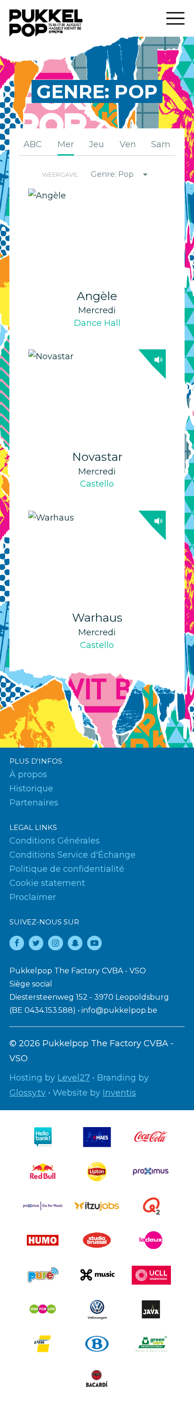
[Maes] (97, 1137)
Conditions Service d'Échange (72, 855)
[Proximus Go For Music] (43, 1206)
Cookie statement (47, 883)
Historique (31, 788)
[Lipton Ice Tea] (97, 1171)
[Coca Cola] (151, 1137)
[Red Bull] (43, 1171)
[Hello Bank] (43, 1137)
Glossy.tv (27, 1093)
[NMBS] (97, 1343)
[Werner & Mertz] (151, 1343)
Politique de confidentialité (66, 869)
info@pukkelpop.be (119, 1010)
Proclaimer (32, 897)
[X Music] (97, 1275)
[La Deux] (151, 1240)
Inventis (119, 1093)
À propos (28, 774)
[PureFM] (43, 1275)
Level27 (73, 1078)
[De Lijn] (43, 1343)
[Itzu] (97, 1206)
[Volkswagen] (97, 1309)
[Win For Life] (43, 1309)
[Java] (151, 1309)
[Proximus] (151, 1171)
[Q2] (151, 1206)
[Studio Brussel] (97, 1240)
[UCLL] (151, 1275)
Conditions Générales (54, 841)
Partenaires (33, 802)
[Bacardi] (97, 1378)
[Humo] (43, 1240)
